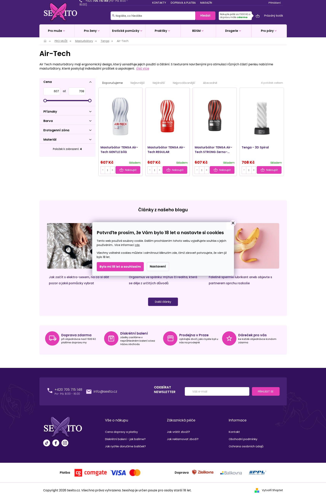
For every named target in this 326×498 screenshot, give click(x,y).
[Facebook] (55, 443)
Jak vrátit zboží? (178, 432)
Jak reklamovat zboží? (182, 439)
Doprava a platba (183, 3)
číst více (142, 68)
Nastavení (158, 266)
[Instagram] (64, 443)
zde (137, 245)
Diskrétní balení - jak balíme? (125, 439)
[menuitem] (57, 30)
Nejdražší (159, 83)
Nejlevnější (138, 83)
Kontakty (159, 3)
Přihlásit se (265, 391)
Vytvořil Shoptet (272, 490)
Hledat (205, 16)
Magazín (206, 3)
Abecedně (210, 83)
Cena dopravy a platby (121, 432)
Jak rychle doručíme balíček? (125, 446)
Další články (163, 302)
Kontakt (234, 432)
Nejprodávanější (184, 83)
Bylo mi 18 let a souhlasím (120, 266)
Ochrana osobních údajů (246, 446)
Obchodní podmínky (243, 439)
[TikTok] (46, 443)
